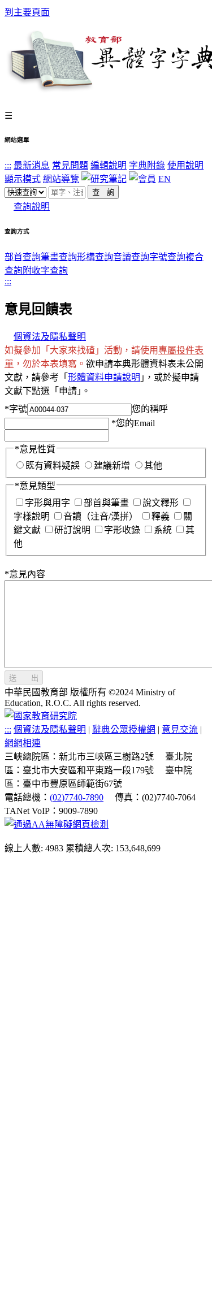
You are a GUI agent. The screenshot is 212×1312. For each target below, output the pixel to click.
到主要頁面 (27, 12)
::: (8, 165)
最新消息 (32, 165)
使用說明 (185, 165)
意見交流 (180, 729)
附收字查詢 (45, 270)
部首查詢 (23, 257)
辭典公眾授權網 (123, 729)
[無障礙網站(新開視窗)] (57, 824)
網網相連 (23, 743)
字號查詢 (167, 257)
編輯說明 (108, 165)
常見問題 (70, 165)
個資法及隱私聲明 (50, 336)
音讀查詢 (131, 257)
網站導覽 (61, 179)
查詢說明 (32, 206)
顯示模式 (23, 179)
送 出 (23, 678)
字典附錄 (147, 165)
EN (164, 179)
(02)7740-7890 (76, 797)
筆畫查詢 (59, 257)
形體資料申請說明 (104, 377)
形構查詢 (95, 257)
